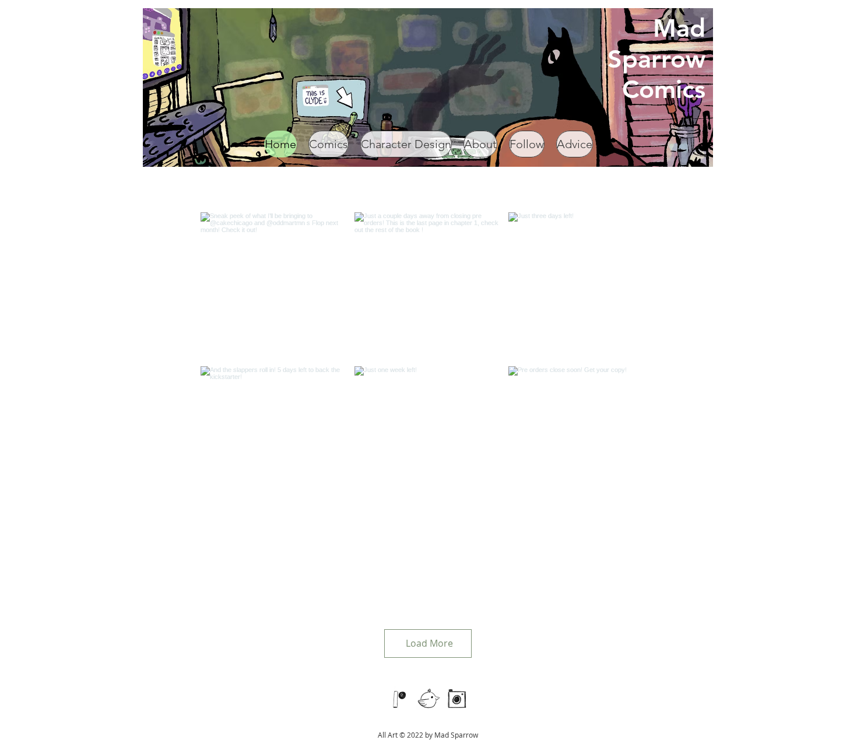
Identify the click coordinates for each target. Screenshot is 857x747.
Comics (663, 89)
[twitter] (428, 698)
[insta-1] (457, 698)
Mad (679, 28)
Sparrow (656, 59)
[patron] (400, 698)
